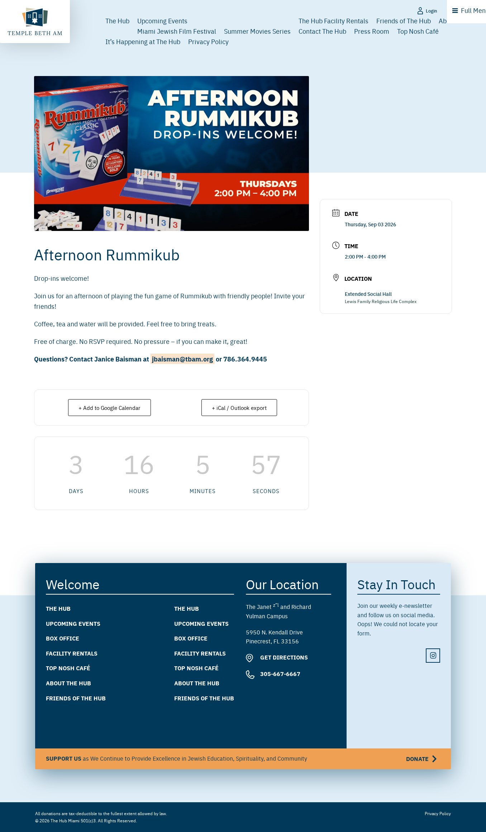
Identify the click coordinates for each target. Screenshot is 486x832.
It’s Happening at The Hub (142, 41)
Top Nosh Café (418, 31)
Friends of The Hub (403, 20)
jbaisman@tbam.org (182, 358)
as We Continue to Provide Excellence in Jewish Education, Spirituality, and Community (237, 758)
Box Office (62, 638)
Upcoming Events (162, 20)
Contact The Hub (322, 31)
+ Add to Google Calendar (109, 407)
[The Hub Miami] (35, 21)
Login (431, 10)
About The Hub (68, 683)
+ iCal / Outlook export (239, 407)
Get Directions (283, 657)
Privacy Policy (208, 41)
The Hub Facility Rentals (333, 20)
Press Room (371, 31)
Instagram (433, 656)
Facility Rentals (71, 653)
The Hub (117, 20)
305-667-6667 (279, 674)
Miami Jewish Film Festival (176, 31)
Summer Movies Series (257, 31)
